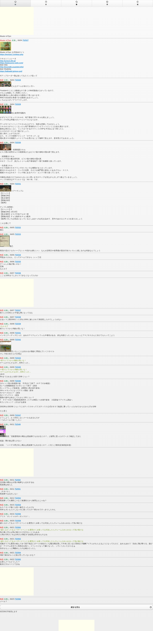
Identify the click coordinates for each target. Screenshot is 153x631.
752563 (18, 539)
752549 (18, 424)
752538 (18, 317)
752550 (18, 480)
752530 (18, 143)
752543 (18, 358)
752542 (18, 340)
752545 (18, 367)
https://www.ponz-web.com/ (11, 63)
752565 (18, 559)
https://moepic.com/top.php (11, 54)
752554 (18, 505)
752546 (18, 381)
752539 (18, 324)
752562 (18, 527)
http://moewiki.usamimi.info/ (12, 67)
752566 (18, 599)
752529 (18, 104)
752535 (18, 262)
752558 (18, 521)
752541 (18, 333)
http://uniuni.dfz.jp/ (8, 61)
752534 (18, 255)
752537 (18, 310)
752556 (18, 514)
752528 (18, 80)
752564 (18, 553)
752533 (18, 234)
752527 (26, 40)
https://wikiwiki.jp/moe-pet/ (11, 71)
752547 (18, 415)
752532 (18, 228)
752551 (18, 489)
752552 (18, 498)
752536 (18, 273)
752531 (18, 184)
